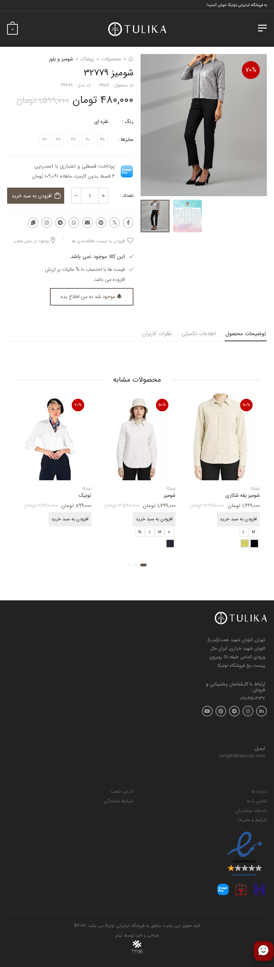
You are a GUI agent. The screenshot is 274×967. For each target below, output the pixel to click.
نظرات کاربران (157, 333)
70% (251, 70)
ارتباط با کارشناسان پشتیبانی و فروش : (235, 687)
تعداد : (126, 195)
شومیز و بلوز (61, 59)
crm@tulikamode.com (242, 756)
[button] (143, 565)
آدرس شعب (122, 791)
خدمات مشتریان (251, 810)
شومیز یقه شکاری (242, 496)
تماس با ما (257, 801)
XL (140, 532)
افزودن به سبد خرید (31, 196)
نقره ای (101, 121)
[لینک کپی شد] (33, 222)
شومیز (170, 496)
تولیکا (255, 489)
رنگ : (127, 121)
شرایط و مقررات (252, 820)
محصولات (111, 59)
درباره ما (259, 791)
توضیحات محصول (245, 333)
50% (246, 405)
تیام (119, 935)
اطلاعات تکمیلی (199, 333)
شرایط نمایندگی (118, 801)
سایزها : (125, 139)
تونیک (85, 496)
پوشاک (87, 59)
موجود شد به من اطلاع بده (88, 297)
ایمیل (260, 749)
